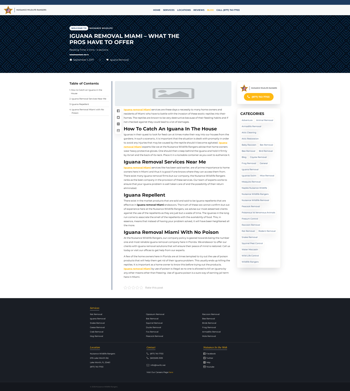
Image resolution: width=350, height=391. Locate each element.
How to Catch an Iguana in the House (86, 92)
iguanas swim (249, 175)
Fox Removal (152, 332)
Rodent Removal (267, 231)
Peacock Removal (154, 336)
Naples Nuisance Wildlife (254, 188)
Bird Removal (266, 151)
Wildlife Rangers (250, 261)
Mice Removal (267, 175)
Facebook (211, 353)
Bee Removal (248, 151)
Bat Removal (266, 145)
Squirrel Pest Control (252, 243)
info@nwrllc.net (158, 365)
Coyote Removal (258, 157)
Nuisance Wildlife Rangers (255, 194)
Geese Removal (97, 327)
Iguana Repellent (80, 104)
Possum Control (250, 218)
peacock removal (251, 206)
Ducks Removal (153, 327)
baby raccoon (249, 145)
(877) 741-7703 (260, 96)
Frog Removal (249, 163)
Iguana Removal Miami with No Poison (88, 111)
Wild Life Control (250, 255)
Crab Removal (96, 332)
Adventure (247, 120)
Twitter (209, 358)
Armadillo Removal (251, 126)
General (264, 163)
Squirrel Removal (154, 323)
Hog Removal (96, 336)
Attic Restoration (250, 138)
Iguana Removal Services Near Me (89, 99)
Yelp (208, 362)
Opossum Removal (155, 314)
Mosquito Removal (251, 181)
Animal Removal (264, 120)
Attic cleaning (249, 132)
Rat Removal (248, 231)
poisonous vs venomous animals (258, 212)
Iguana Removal (119, 59)
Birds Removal (209, 323)
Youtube (210, 367)
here (171, 372)
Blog (244, 157)
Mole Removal (209, 336)
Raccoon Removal (251, 225)
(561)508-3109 (156, 358)
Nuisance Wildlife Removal (255, 200)
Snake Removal (250, 237)
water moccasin (250, 249)
